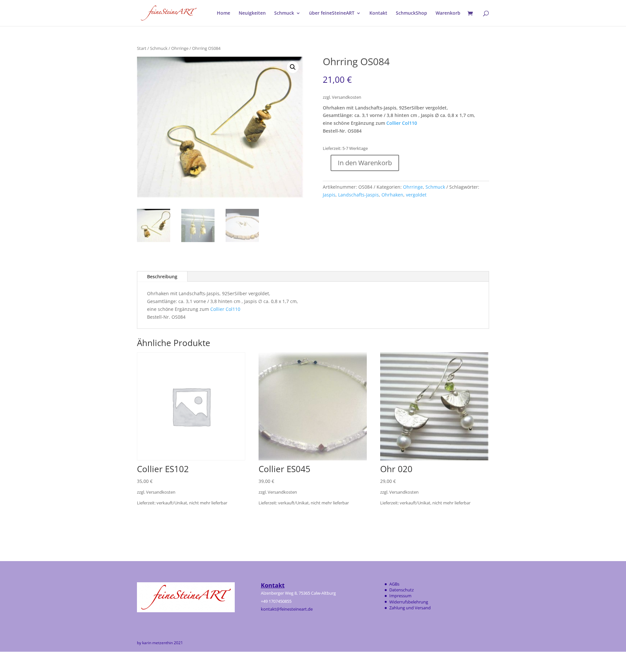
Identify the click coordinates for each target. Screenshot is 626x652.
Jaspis (329, 195)
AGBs (394, 584)
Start (141, 48)
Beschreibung (162, 276)
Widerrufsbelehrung (408, 602)
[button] (293, 67)
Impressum (400, 596)
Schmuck (284, 13)
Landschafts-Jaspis (358, 195)
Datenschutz (401, 590)
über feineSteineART (331, 13)
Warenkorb (448, 13)
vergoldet (416, 195)
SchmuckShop (411, 13)
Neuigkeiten (252, 13)
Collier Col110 (401, 123)
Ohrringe (179, 48)
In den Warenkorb (365, 162)
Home (223, 13)
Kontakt (378, 13)
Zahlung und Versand (410, 608)
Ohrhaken (392, 195)
